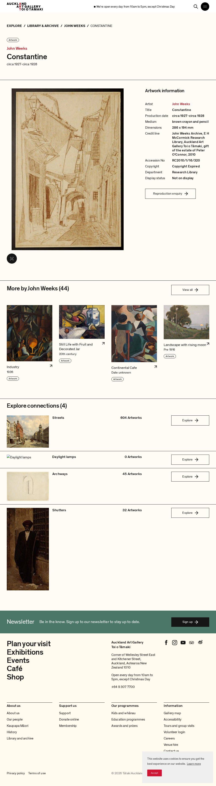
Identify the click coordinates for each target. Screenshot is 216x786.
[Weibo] (199, 642)
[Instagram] (174, 642)
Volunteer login (174, 732)
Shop (15, 677)
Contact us (171, 751)
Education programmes (128, 719)
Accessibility (172, 719)
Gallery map (172, 713)
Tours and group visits (179, 725)
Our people (15, 719)
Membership (68, 725)
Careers (169, 738)
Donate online (69, 719)
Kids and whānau (123, 713)
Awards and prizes (124, 725)
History (12, 732)
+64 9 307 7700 (123, 687)
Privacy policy (16, 773)
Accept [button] (154, 773)
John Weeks (17, 48)
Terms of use (37, 773)
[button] (29, 343)
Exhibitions (25, 652)
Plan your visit (29, 644)
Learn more (194, 764)
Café (14, 668)
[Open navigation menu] (205, 6)
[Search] (196, 6)
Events (18, 660)
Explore (187, 420)
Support (65, 713)
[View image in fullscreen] (12, 259)
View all (187, 290)
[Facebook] (166, 642)
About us (13, 713)
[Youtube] (183, 642)
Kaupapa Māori (17, 725)
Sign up (187, 622)
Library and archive (20, 738)
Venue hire (171, 744)
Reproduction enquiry (167, 193)
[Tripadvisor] (191, 642)
